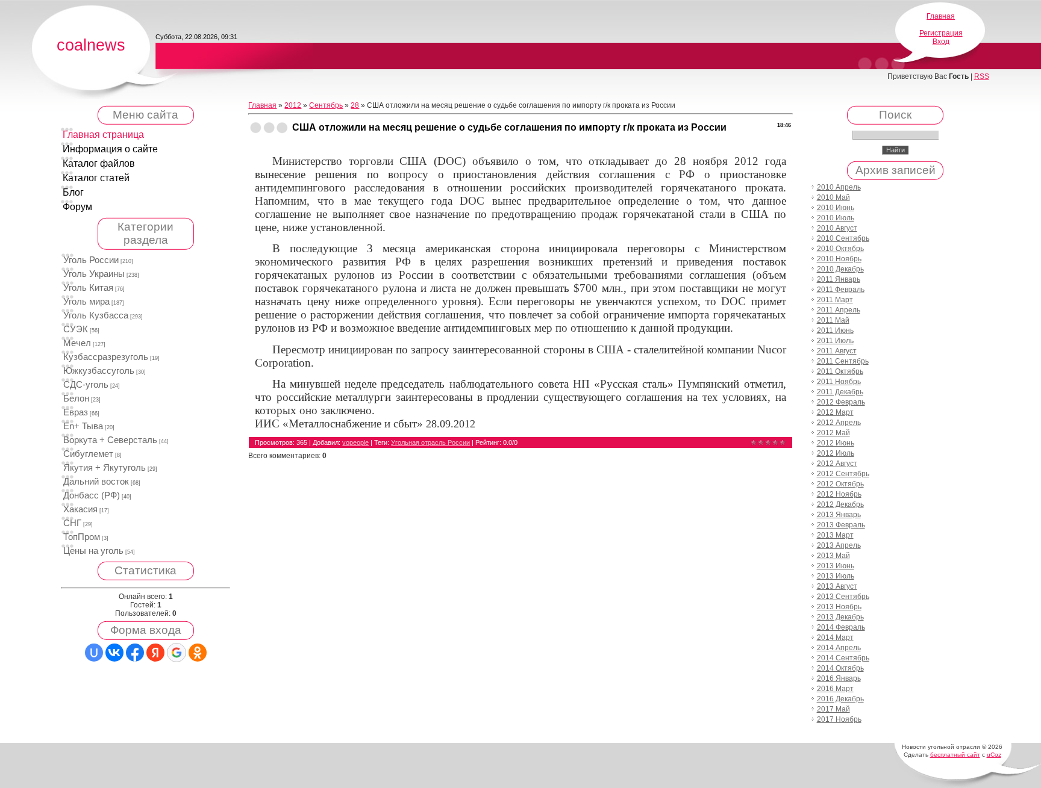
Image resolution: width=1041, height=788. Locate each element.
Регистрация (941, 33)
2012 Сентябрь (843, 474)
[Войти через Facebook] (135, 653)
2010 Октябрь (840, 248)
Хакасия (80, 509)
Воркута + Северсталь (110, 440)
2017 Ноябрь (839, 719)
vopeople (355, 442)
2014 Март (835, 637)
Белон (76, 398)
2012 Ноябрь (839, 494)
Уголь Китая (88, 288)
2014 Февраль (841, 627)
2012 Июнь (835, 443)
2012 (292, 105)
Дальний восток (96, 481)
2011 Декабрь (840, 392)
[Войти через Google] (176, 652)
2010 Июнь (835, 207)
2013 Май (833, 555)
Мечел (77, 343)
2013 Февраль (841, 525)
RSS (981, 76)
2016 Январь (839, 678)
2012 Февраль (841, 402)
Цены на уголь (93, 551)
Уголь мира (86, 301)
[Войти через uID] (94, 653)
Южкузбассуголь (98, 371)
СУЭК (75, 329)
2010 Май (833, 197)
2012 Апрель (839, 422)
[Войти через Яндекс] (155, 653)
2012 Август (837, 463)
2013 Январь (839, 514)
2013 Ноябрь (839, 607)
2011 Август (837, 351)
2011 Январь (838, 279)
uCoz (994, 754)
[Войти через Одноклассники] (198, 653)
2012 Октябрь (840, 484)
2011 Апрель (838, 310)
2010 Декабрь (840, 269)
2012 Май (833, 433)
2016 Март (835, 688)
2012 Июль (835, 453)
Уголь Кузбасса (95, 315)
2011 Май (833, 320)
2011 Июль (835, 341)
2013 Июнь (835, 566)
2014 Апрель (839, 648)
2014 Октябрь (840, 668)
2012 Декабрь (840, 504)
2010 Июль (835, 218)
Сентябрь (326, 105)
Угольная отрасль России (430, 442)
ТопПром (81, 537)
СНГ (72, 523)
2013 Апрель (839, 545)
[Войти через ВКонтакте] (114, 653)
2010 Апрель (839, 187)
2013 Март (835, 535)
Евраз (75, 412)
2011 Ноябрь (839, 381)
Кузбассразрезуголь (105, 357)
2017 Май (833, 709)
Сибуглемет (88, 454)
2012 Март (835, 412)
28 (355, 105)
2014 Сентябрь (843, 658)
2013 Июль (835, 576)
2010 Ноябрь (839, 259)
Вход (941, 41)
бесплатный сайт (955, 754)
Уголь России (91, 260)
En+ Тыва (83, 426)
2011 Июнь (835, 330)
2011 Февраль (840, 289)
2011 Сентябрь (843, 361)
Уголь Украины (94, 274)
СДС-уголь (85, 384)
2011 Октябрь (840, 371)
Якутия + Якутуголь (104, 468)
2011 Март (835, 300)
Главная (941, 16)
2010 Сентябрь (843, 238)
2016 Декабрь (840, 699)
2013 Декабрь (840, 617)
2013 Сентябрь (843, 596)
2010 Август (837, 228)
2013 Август (837, 586)
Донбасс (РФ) (91, 495)
